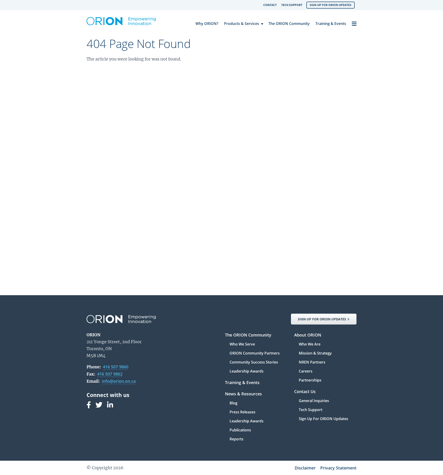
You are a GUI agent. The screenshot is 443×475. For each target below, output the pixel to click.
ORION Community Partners (255, 353)
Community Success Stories (254, 362)
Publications (240, 430)
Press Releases (242, 412)
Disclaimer (305, 468)
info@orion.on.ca (119, 381)
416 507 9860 (115, 367)
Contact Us (305, 391)
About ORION (307, 335)
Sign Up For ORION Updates (330, 5)
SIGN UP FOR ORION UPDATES (322, 319)
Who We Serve (242, 344)
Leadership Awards (246, 371)
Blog (233, 403)
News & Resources (243, 394)
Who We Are (309, 344)
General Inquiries (314, 401)
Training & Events (330, 23)
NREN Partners (312, 362)
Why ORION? (206, 23)
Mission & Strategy (315, 353)
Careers (305, 371)
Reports (236, 439)
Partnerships (310, 380)
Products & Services (241, 23)
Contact (270, 5)
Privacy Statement (338, 468)
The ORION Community (289, 23)
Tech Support (291, 5)
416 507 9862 (110, 374)
